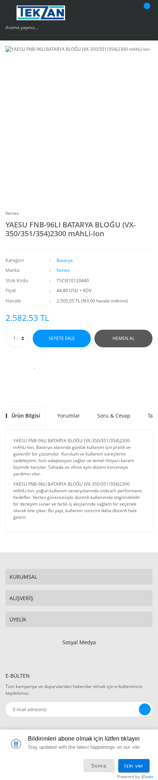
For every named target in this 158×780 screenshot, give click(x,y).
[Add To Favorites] (35, 365)
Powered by (135, 777)
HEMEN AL (123, 338)
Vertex (12, 213)
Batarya (65, 260)
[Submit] (145, 709)
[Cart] (145, 13)
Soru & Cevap (113, 415)
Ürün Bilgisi (25, 415)
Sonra (99, 766)
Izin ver (133, 766)
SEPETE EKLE (62, 338)
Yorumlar (68, 415)
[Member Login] (127, 13)
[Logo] (41, 13)
